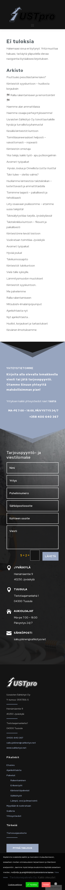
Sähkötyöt (16, 795)
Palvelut (10, 775)
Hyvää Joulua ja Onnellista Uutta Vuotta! (31, 168)
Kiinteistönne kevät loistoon (23, 233)
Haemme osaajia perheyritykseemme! (29, 113)
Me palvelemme (16, 291)
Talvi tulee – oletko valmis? (22, 174)
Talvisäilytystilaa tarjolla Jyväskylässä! (29, 215)
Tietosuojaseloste (16, 833)
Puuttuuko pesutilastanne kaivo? (26, 77)
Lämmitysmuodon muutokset (24, 278)
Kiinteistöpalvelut (20, 790)
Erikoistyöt (16, 785)
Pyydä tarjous (22, 848)
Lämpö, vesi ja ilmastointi (23, 800)
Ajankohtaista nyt (17, 310)
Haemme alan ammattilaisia (23, 106)
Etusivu (10, 765)
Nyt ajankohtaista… (18, 317)
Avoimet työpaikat (17, 162)
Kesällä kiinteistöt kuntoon (22, 131)
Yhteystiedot (13, 816)
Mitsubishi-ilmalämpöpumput (24, 304)
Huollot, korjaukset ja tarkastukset (27, 323)
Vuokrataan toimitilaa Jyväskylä (25, 240)
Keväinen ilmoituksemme (21, 330)
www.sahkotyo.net (16, 747)
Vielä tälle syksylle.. (17, 272)
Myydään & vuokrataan (18, 805)
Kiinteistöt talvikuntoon (20, 265)
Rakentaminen (18, 780)
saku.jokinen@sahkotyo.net (21, 742)
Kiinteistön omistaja (18, 149)
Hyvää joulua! (14, 253)
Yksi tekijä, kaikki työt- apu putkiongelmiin (31, 155)
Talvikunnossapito (17, 259)
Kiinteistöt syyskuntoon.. (21, 285)
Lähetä (50, 556)
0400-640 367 (14, 737)
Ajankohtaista (13, 770)
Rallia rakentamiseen (18, 297)
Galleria (10, 811)
